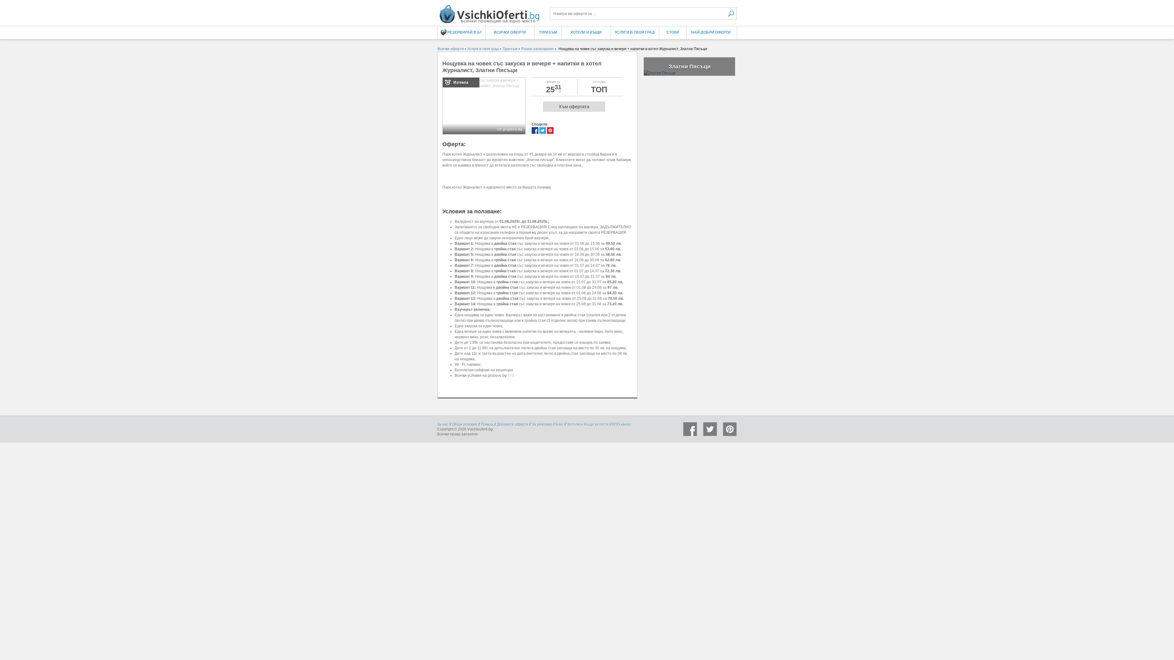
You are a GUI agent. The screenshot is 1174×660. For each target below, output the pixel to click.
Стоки (672, 32)
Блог (559, 424)
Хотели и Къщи (586, 32)
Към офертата (574, 106)
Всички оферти (510, 32)
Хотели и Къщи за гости (588, 424)
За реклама (542, 424)
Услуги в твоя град (635, 32)
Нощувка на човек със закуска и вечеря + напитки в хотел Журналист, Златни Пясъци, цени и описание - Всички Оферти (489, 11)
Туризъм (548, 32)
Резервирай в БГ (464, 32)
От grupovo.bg (509, 129)
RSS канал (621, 424)
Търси (731, 13)
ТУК (511, 375)
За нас (443, 424)
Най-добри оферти (711, 32)
